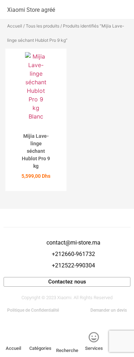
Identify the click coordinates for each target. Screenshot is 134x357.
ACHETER (36, 188)
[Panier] (123, 9)
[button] (114, 9)
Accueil (14, 26)
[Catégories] (40, 337)
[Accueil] (13, 337)
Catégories (40, 348)
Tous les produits (42, 26)
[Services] (94, 337)
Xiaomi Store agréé (31, 9)
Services (94, 348)
